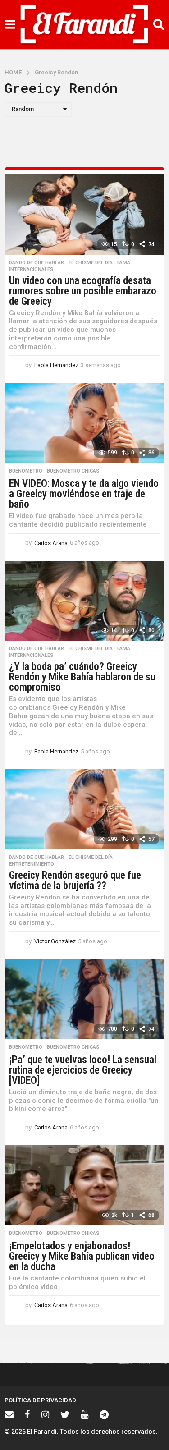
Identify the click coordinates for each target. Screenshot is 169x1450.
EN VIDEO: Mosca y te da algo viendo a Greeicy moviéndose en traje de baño (84, 493)
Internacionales (31, 269)
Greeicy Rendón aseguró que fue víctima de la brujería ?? (75, 880)
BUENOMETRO (25, 471)
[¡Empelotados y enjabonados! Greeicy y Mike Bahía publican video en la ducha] (84, 1185)
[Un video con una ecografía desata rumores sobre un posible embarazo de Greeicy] (84, 214)
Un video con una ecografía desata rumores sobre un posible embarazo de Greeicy (82, 291)
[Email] (9, 1414)
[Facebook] (27, 1414)
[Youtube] (84, 1414)
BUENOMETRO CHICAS (73, 471)
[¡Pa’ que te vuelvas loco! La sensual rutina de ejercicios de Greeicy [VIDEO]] (84, 999)
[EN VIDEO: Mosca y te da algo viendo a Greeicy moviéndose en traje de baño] (84, 423)
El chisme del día (91, 263)
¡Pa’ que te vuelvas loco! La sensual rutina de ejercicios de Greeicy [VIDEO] (82, 1070)
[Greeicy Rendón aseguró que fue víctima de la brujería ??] (84, 809)
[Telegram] (104, 1414)
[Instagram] (45, 1414)
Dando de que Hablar (36, 263)
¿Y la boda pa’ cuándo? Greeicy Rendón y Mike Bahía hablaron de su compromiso (82, 677)
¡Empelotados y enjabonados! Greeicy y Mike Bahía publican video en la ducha (82, 1256)
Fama (123, 263)
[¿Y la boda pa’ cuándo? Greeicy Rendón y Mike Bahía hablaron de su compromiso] (84, 601)
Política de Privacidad (40, 1400)
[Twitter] (64, 1414)
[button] (10, 25)
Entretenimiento (31, 864)
